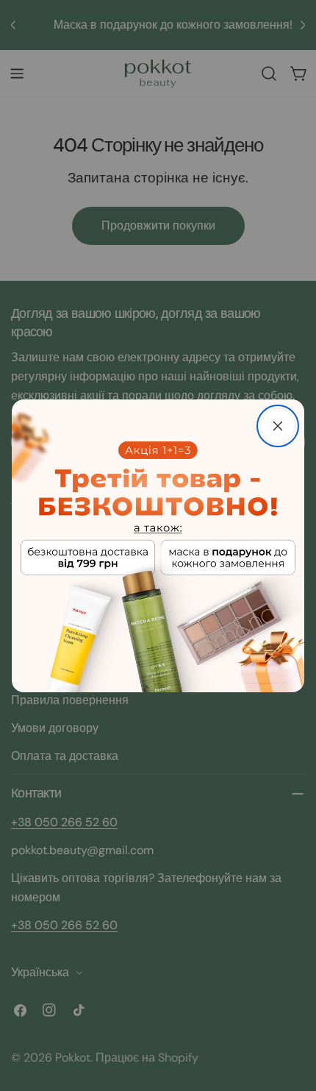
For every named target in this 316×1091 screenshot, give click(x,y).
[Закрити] (277, 426)
